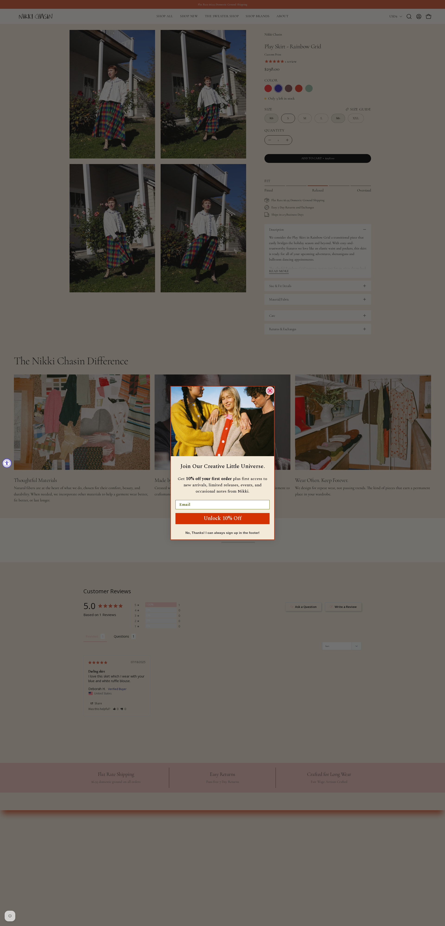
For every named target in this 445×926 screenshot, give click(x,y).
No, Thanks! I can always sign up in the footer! (222, 533)
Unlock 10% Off (223, 518)
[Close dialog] (270, 390)
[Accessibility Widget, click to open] (7, 463)
